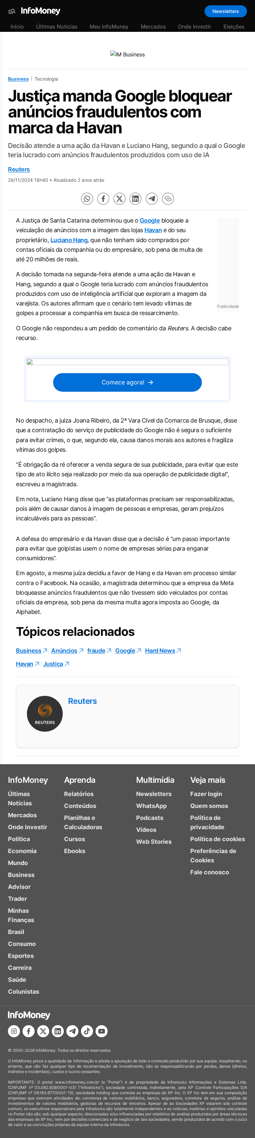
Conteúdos (80, 805)
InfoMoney (28, 780)
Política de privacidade (207, 822)
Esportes (21, 955)
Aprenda (80, 780)
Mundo (18, 862)
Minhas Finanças (21, 915)
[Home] (40, 11)
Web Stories (154, 841)
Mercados (153, 26)
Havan (153, 230)
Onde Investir (194, 26)
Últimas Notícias (56, 26)
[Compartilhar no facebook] (103, 199)
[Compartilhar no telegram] (152, 199)
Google (150, 220)
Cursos (74, 839)
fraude (96, 650)
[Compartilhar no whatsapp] (87, 199)
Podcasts (149, 817)
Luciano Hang (69, 239)
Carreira (20, 967)
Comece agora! (123, 382)
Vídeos (146, 829)
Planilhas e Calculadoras (83, 822)
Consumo (22, 943)
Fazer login (206, 793)
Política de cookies (217, 839)
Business (18, 79)
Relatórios (79, 793)
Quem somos (209, 805)
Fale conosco (209, 872)
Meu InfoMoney (109, 26)
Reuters (19, 169)
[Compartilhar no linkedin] (135, 199)
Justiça (53, 663)
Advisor (19, 886)
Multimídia (155, 780)
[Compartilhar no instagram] (14, 1031)
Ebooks (74, 850)
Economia (22, 850)
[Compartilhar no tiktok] (87, 1031)
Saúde (17, 979)
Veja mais (207, 780)
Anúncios (64, 650)
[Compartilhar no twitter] (120, 199)
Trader (17, 898)
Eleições (233, 26)
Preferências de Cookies (213, 855)
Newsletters (225, 11)
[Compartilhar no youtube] (102, 1031)
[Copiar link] (168, 199)
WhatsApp (151, 805)
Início (17, 26)
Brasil (16, 931)
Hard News (160, 650)
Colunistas (23, 991)
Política (19, 839)
